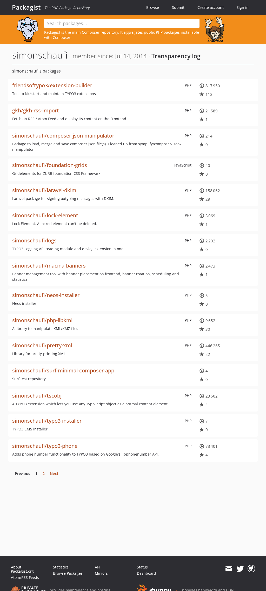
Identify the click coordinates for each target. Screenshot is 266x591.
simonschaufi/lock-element (45, 215)
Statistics (61, 567)
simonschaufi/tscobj (37, 395)
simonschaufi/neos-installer (45, 295)
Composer (90, 32)
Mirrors (101, 573)
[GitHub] (251, 568)
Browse (152, 7)
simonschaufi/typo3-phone (44, 445)
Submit (178, 7)
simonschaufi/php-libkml (42, 320)
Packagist (26, 7)
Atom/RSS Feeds (25, 577)
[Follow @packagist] (240, 568)
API (97, 567)
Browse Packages (68, 573)
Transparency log (176, 56)
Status (142, 567)
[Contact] (228, 568)
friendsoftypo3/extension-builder (52, 85)
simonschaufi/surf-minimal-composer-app (63, 370)
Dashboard (146, 573)
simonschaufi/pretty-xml (42, 345)
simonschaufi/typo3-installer (47, 420)
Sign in (243, 7)
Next (54, 473)
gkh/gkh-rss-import (35, 110)
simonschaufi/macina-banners (49, 265)
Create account (210, 7)
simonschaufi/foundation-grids (49, 165)
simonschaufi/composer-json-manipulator (63, 135)
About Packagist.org (22, 569)
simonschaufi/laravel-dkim (44, 190)
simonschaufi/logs (34, 240)
